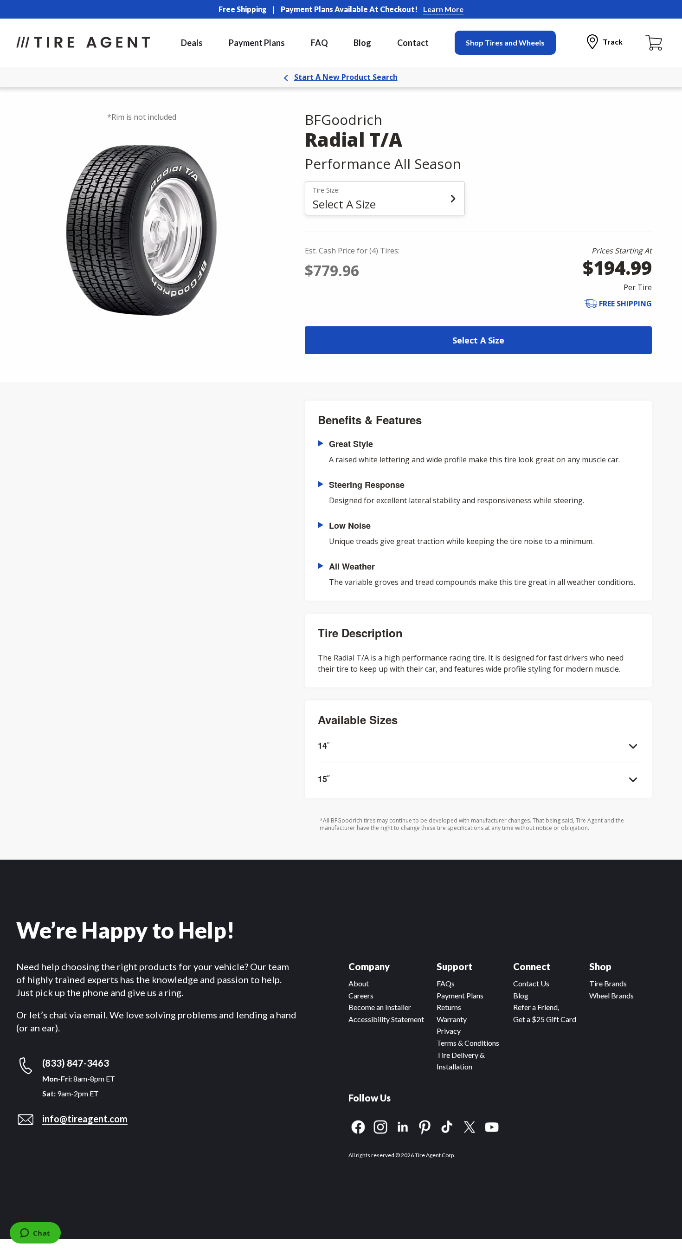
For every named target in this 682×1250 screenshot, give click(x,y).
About (358, 983)
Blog (362, 43)
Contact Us (531, 983)
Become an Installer (379, 1007)
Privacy (449, 1030)
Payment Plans (257, 43)
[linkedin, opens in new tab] (402, 1125)
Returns (449, 1007)
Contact (413, 43)
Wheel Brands (611, 995)
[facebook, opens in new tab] (358, 1125)
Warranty (452, 1019)
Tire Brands (608, 983)
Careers (360, 995)
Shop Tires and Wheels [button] (505, 42)
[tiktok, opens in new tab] (447, 1125)
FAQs (446, 983)
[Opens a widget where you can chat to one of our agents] (35, 1233)
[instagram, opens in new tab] (380, 1125)
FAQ (319, 43)
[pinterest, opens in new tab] (425, 1125)
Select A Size (478, 340)
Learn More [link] (443, 9)
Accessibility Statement (386, 1019)
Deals (192, 43)
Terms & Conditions (468, 1042)
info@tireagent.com (85, 1118)
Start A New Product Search (346, 77)
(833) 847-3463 (75, 1063)
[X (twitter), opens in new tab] (469, 1125)
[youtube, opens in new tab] (492, 1125)
